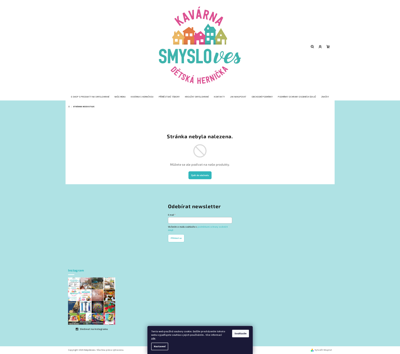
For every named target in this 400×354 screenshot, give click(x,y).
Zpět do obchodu (200, 175)
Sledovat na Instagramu (94, 329)
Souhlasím (240, 333)
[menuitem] (90, 96)
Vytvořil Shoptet (323, 350)
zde (153, 338)
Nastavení (160, 346)
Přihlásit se (176, 238)
